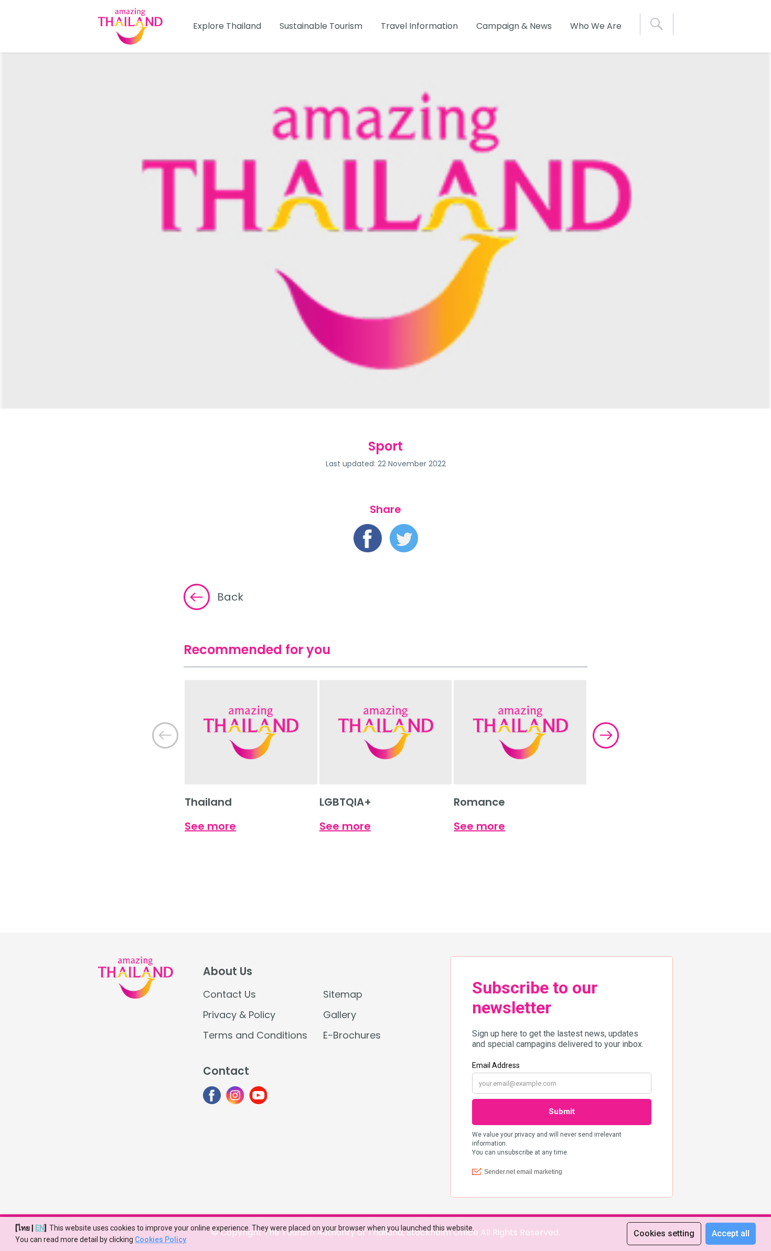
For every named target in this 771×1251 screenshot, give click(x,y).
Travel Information (419, 26)
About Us (227, 971)
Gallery (339, 1014)
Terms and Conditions (255, 1035)
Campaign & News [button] (514, 26)
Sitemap (342, 994)
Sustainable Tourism (321, 26)
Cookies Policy (160, 1239)
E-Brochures (352, 1035)
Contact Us (229, 994)
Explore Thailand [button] (227, 26)
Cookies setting (664, 1233)
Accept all (730, 1233)
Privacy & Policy (239, 1014)
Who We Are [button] (596, 26)
